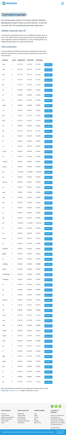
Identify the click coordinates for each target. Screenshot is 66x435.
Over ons (3, 413)
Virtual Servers (21, 415)
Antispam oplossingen (24, 421)
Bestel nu (48, 65)
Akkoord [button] (60, 432)
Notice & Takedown (6, 419)
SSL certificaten (22, 419)
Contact (36, 417)
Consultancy (21, 422)
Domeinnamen (21, 417)
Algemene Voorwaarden (7, 417)
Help (35, 413)
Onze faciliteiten (5, 415)
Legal (2, 422)
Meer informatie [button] (49, 432)
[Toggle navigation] (62, 3)
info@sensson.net (14, 390)
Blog (35, 419)
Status (36, 415)
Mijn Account (37, 422)
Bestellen (36, 421)
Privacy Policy (4, 421)
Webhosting (21, 413)
